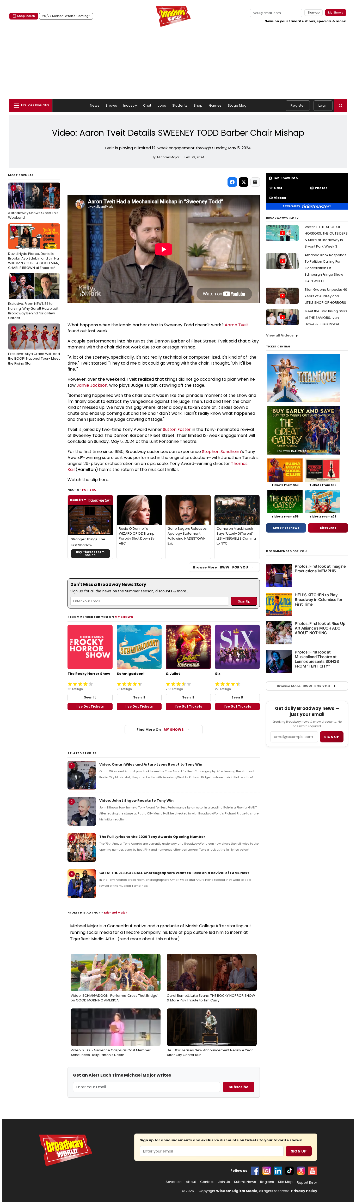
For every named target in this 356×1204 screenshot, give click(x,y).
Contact (207, 1182)
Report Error (307, 1182)
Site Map (285, 1182)
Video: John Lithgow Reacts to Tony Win (136, 800)
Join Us (224, 1182)
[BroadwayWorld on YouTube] (312, 1170)
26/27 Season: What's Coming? (66, 16)
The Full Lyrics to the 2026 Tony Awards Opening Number (152, 836)
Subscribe (239, 1087)
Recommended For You (286, 551)
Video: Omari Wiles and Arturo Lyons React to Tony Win (150, 764)
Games (215, 105)
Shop (198, 105)
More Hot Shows (286, 528)
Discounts (328, 528)
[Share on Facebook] (232, 182)
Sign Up (298, 1151)
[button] (340, 105)
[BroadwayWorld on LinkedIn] (278, 1170)
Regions (267, 1182)
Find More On (160, 729)
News (95, 105)
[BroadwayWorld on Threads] (301, 1170)
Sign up (331, 736)
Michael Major (115, 912)
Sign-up (314, 12)
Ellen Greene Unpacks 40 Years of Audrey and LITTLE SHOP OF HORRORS (326, 296)
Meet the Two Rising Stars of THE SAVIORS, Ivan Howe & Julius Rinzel (326, 318)
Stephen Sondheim (221, 452)
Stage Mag (237, 105)
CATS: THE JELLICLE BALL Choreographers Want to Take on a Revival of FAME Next (174, 872)
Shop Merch (26, 16)
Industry (130, 105)
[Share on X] (243, 182)
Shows (111, 105)
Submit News (245, 1182)
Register (298, 105)
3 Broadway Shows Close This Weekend (33, 203)
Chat (147, 105)
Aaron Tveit (236, 325)
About (191, 1182)
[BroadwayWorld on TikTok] (289, 1170)
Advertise (173, 1182)
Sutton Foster (177, 429)
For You (89, 490)
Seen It (90, 697)
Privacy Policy (304, 1190)
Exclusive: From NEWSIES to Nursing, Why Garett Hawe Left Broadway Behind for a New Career (33, 298)
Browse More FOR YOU (220, 567)
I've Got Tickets (90, 706)
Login (323, 105)
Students (179, 105)
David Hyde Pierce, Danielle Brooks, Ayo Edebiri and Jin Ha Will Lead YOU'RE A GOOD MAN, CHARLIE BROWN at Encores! (33, 248)
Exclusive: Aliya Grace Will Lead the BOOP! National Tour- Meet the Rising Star (34, 346)
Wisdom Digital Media (236, 1190)
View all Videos (280, 335)
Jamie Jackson (92, 385)
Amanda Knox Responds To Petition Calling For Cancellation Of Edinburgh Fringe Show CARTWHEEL (325, 268)
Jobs (162, 105)
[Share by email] (255, 182)
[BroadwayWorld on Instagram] (266, 1170)
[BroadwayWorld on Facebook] (255, 1170)
